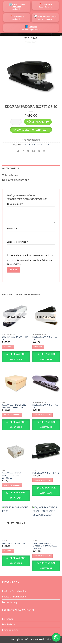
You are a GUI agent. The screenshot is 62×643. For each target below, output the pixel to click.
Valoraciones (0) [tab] (10, 168)
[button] (4, 39)
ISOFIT (40, 144)
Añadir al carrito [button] (12, 415)
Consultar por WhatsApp (32, 129)
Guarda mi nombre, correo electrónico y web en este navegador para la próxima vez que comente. (30, 259)
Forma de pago (10, 602)
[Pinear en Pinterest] (38, 151)
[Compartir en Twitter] (28, 151)
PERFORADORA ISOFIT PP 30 (15, 543)
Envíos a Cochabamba (14, 591)
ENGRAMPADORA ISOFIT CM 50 (15, 338)
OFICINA (47, 144)
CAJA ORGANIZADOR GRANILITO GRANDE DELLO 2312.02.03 (45, 546)
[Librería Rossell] (31, 39)
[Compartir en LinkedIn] (44, 151)
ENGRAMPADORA (29, 144)
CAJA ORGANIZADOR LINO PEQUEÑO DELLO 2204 (14, 406)
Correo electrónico (17, 241)
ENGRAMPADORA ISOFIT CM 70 (45, 406)
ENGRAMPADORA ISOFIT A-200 (44, 338)
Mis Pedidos (8, 624)
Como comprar (10, 630)
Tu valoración (15, 203)
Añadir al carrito (38, 121)
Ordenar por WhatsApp (17, 356)
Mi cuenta (7, 619)
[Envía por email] (33, 151)
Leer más (8, 347)
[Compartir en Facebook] (23, 151)
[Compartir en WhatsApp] (18, 151)
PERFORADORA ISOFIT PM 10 (45, 473)
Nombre (12, 228)
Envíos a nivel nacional (14, 596)
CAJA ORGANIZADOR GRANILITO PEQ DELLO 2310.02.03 (12, 475)
